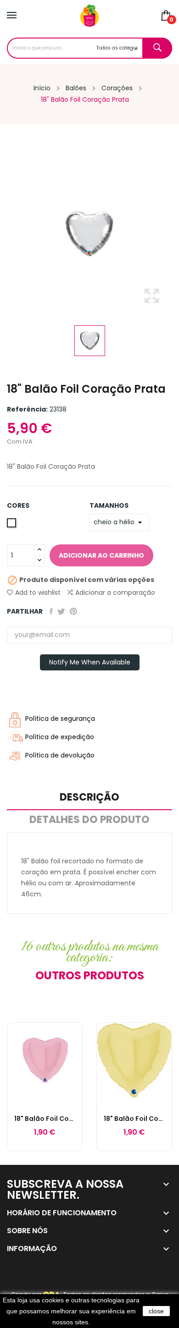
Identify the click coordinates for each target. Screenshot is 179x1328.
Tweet (61, 611)
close (156, 1311)
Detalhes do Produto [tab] (89, 820)
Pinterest (73, 611)
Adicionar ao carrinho (101, 555)
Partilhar (51, 611)
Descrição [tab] (89, 798)
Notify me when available (89, 662)
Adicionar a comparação (115, 592)
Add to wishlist (38, 592)
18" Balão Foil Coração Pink (44, 1118)
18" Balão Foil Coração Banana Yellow (134, 1118)
